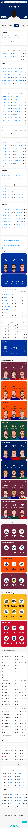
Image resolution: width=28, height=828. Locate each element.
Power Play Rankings (7, 558)
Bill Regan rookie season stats (11, 240)
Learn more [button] (10, 823)
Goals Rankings (6, 526)
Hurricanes (6, 294)
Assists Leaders (6, 383)
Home (5, 815)
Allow (24, 822)
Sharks (5, 695)
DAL (20, 785)
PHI (20, 776)
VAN (11, 782)
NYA (16, 71)
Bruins (5, 720)
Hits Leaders (5, 422)
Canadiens (6, 717)
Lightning (22, 350)
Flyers (5, 297)
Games (16, 25)
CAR (20, 794)
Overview (4, 25)
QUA (16, 99)
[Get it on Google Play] (14, 826)
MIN (20, 782)
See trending (7, 248)
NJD (20, 779)
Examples (21, 815)
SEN (16, 68)
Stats (10, 25)
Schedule (4, 319)
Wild (5, 662)
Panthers (6, 729)
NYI (10, 337)
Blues (5, 669)
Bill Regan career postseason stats (12, 243)
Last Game (4, 341)
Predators (6, 672)
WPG (11, 785)
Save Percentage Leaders (8, 501)
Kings (5, 692)
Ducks (5, 689)
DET (20, 331)
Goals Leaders (5, 363)
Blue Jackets (7, 306)
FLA (20, 773)
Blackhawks (7, 678)
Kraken (5, 698)
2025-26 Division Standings (9, 289)
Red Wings (6, 726)
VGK (20, 807)
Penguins (6, 300)
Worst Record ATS (6, 622)
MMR (16, 120)
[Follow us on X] (17, 825)
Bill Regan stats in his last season (12, 245)
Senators (6, 723)
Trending (15, 815)
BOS (16, 84)
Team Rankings (6, 276)
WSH (11, 779)
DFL (16, 74)
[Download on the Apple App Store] (11, 826)
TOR (16, 77)
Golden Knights (7, 683)
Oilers (5, 686)
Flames (5, 701)
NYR (11, 325)
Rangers (4, 17)
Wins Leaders (5, 462)
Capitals (6, 303)
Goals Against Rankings (8, 542)
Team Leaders (5, 255)
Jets (5, 675)
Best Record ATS (6, 596)
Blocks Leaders (6, 442)
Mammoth (6, 665)
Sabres (5, 711)
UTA (11, 334)
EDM (20, 804)
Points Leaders (6, 402)
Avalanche (6, 656)
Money (10, 815)
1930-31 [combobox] (4, 29)
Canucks (6, 704)
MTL (16, 81)
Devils (5, 312)
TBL (11, 328)
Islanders (6, 309)
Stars (5, 659)
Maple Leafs (7, 732)
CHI (16, 38)
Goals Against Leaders (8, 481)
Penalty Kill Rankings (7, 575)
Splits (22, 25)
